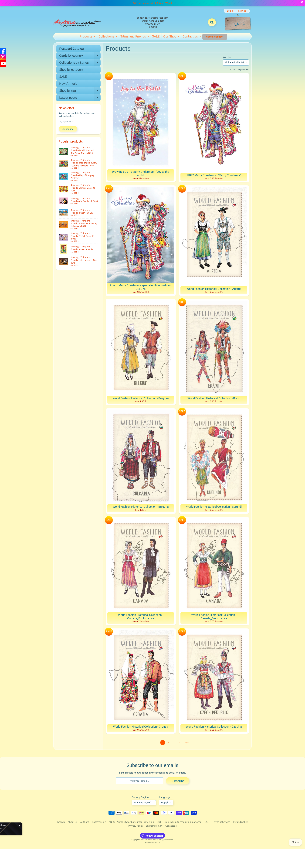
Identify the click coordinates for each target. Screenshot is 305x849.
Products (88, 37)
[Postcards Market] (77, 22)
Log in (230, 11)
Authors (84, 822)
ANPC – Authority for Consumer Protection (131, 822)
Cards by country (80, 56)
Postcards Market (151, 840)
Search (61, 822)
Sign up (242, 11)
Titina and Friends (135, 37)
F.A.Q (206, 822)
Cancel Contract (214, 36)
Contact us (192, 37)
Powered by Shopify (152, 842)
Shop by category (71, 70)
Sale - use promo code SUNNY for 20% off (152, 3)
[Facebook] (3, 51)
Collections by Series (80, 63)
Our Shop (171, 37)
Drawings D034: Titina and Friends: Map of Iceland (40, 827)
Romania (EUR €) (142, 802)
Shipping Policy (154, 826)
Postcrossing (99, 822)
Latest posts (80, 98)
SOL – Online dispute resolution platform (179, 822)
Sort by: (227, 57)
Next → (188, 742)
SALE (155, 36)
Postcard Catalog (71, 49)
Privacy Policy (135, 826)
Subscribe (68, 129)
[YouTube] (3, 63)
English (165, 802)
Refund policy (240, 822)
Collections (108, 37)
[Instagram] (3, 57)
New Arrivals (68, 83)
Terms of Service (221, 822)
